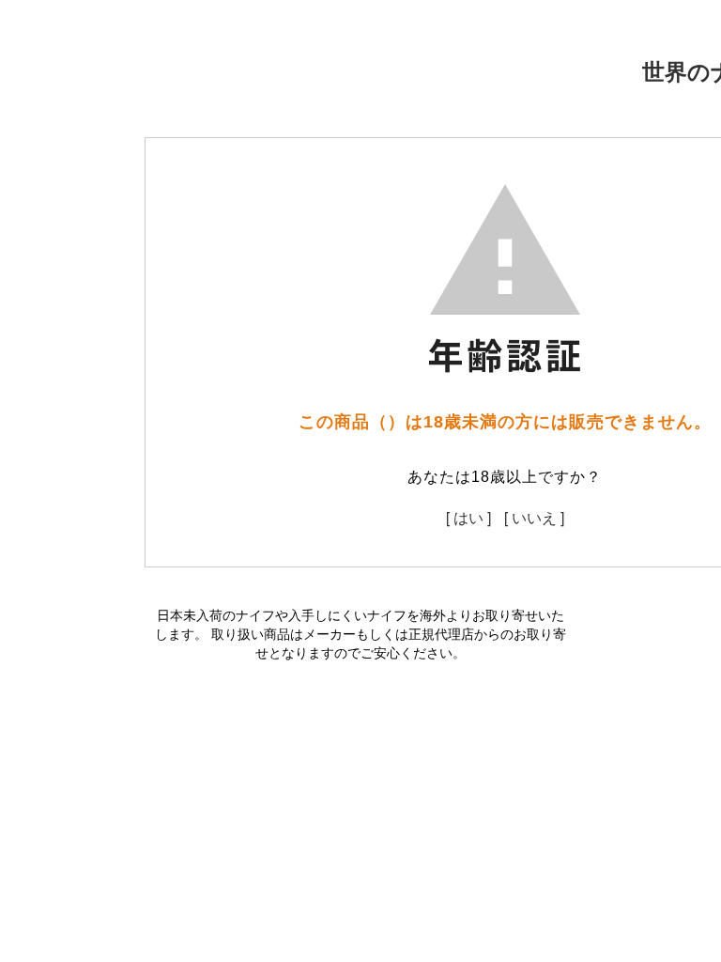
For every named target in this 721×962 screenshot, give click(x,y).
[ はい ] (468, 517)
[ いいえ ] (534, 517)
